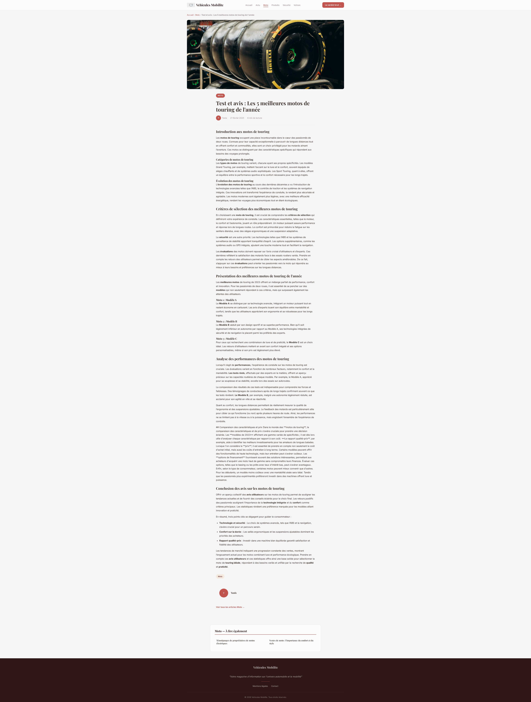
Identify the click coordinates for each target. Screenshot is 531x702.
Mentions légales (260, 686)
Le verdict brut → (333, 5)
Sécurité (286, 5)
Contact (274, 686)
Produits (275, 5)
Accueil (248, 5)
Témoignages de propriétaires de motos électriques (235, 642)
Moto (265, 5)
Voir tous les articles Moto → (230, 607)
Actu (258, 5)
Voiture (297, 5)
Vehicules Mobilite (209, 5)
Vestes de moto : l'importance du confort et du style (291, 642)
